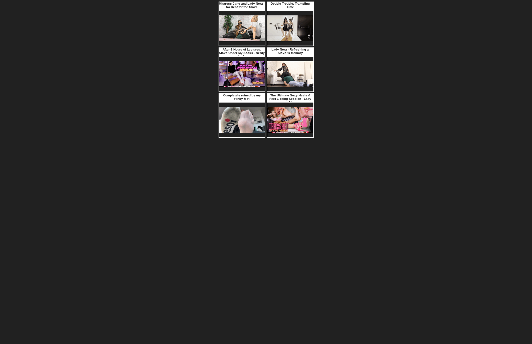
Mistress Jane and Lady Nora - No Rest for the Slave (242, 5)
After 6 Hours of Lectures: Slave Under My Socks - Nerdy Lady (242, 53)
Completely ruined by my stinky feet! (242, 97)
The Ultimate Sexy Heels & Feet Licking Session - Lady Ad (290, 99)
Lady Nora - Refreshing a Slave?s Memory (290, 51)
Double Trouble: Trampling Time (290, 5)
